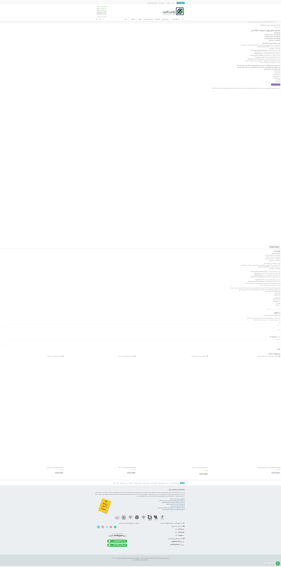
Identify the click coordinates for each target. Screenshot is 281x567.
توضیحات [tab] (277, 247)
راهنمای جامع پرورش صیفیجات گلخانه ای (246, 88)
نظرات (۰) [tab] (272, 247)
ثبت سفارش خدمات (176, 19)
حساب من (173, 2)
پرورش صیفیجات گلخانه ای (258, 88)
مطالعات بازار (157, 19)
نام (279, 322)
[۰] (97, 19)
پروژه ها (139, 19)
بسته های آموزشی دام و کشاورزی (272, 88)
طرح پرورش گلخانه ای (234, 88)
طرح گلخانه (214, 88)
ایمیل (279, 329)
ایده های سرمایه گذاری (149, 19)
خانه (183, 19)
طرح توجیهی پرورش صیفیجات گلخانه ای (223, 88)
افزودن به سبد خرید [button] (275, 472)
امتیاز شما (278, 336)
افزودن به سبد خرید (275, 84)
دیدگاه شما (278, 339)
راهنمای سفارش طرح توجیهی (153, 2)
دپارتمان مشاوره (161, 2)
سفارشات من (168, 2)
